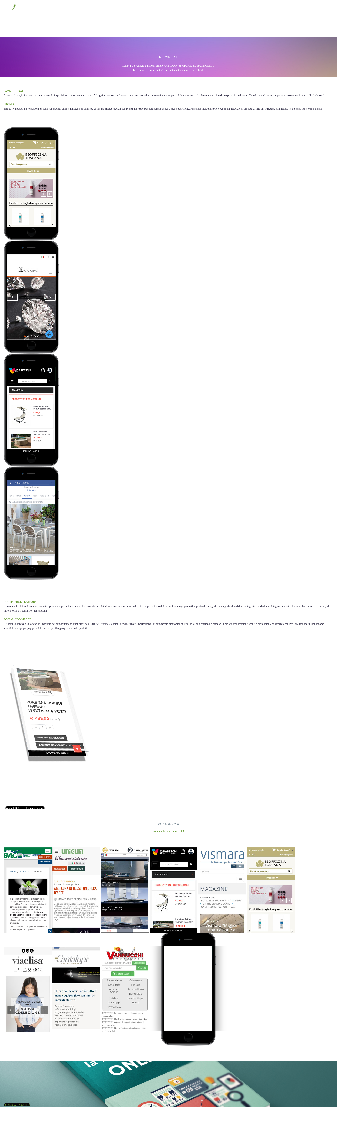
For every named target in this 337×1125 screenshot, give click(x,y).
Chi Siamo (49, 27)
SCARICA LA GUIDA (17, 1113)
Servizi (9, 27)
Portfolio (28, 27)
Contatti (70, 27)
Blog (87, 27)
